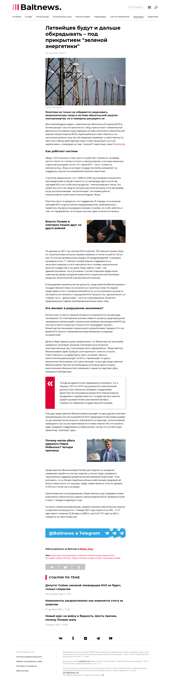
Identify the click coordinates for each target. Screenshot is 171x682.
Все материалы (136, 7)
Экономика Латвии (111, 558)
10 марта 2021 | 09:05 (56, 624)
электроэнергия (69, 555)
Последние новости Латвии (58, 558)
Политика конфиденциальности (29, 657)
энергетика (55, 555)
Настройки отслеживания (26, 666)
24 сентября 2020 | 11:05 (58, 594)
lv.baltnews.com (84, 661)
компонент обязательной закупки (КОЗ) (96, 555)
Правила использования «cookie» (29, 661)
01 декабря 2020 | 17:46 (57, 609)
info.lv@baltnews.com (71, 673)
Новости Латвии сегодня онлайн (87, 558)
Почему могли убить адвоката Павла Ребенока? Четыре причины (60, 445)
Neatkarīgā (119, 144)
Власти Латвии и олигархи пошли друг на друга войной (63, 225)
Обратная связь (22, 671)
